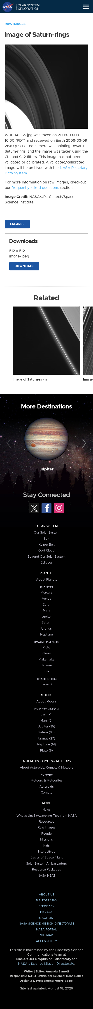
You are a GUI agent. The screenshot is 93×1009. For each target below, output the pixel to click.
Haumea (46, 665)
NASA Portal (46, 929)
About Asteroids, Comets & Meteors (46, 767)
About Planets (46, 579)
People (46, 833)
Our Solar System (46, 532)
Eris (46, 671)
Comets (46, 792)
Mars (46, 610)
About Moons (46, 701)
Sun (46, 538)
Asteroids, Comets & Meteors (46, 761)
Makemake (46, 659)
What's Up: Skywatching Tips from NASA (46, 815)
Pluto (46, 647)
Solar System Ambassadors (46, 863)
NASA (6, 7)
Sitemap (46, 935)
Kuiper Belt (47, 544)
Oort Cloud (46, 550)
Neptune (46, 634)
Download (24, 266)
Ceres (46, 653)
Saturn (46, 622)
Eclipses (47, 562)
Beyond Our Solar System (46, 556)
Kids (46, 845)
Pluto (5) (46, 750)
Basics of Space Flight (46, 857)
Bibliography (46, 900)
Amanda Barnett (57, 971)
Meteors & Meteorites (47, 780)
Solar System (46, 526)
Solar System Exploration (25, 7)
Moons (46, 695)
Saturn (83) (46, 732)
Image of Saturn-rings (30, 379)
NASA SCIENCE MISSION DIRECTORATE (46, 923)
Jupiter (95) (46, 726)
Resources (46, 821)
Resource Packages (46, 869)
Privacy (46, 912)
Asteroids (47, 786)
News (46, 809)
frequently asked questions (35, 188)
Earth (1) (46, 714)
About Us (46, 894)
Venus (46, 598)
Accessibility (46, 941)
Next (83, 443)
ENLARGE (17, 224)
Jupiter (46, 469)
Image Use (46, 918)
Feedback (46, 906)
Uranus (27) (46, 738)
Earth (47, 604)
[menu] (86, 7)
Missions (46, 839)
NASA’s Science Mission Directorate (46, 963)
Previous (10, 443)
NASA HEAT (47, 875)
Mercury (47, 592)
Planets (46, 573)
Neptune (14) (46, 744)
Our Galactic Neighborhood (25, 17)
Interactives (46, 851)
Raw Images (15, 24)
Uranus (46, 628)
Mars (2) (46, 720)
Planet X (46, 684)
